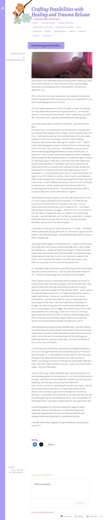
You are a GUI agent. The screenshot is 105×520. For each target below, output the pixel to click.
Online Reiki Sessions (42, 27)
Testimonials (60, 31)
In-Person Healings (64, 27)
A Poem (10, 467)
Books (48, 31)
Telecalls (47, 36)
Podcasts (37, 31)
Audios (36, 36)
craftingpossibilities (15, 60)
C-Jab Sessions (48, 23)
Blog (79, 27)
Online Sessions (65, 23)
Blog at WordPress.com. (43, 512)
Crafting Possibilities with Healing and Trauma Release (61, 11)
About (72, 31)
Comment (80, 503)
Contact (82, 31)
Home (35, 23)
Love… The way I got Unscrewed (17, 471)
